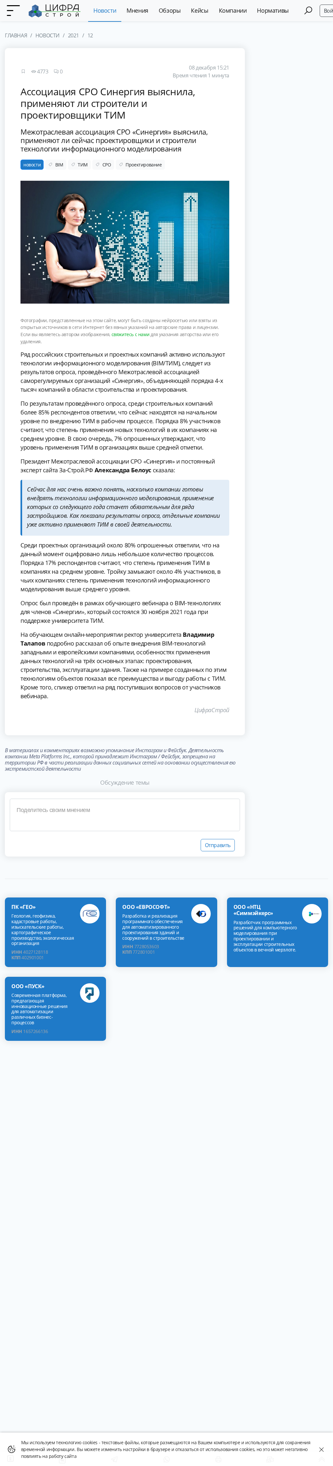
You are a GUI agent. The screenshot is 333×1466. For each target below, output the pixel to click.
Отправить (218, 845)
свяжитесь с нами (131, 334)
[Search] (308, 10)
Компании (233, 10)
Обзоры (170, 10)
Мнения (137, 10)
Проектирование (144, 165)
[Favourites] (23, 71)
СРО (106, 165)
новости (32, 165)
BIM (59, 165)
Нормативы (272, 10)
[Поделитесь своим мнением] (125, 815)
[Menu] (13, 10)
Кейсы (199, 10)
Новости (104, 10)
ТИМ (83, 165)
